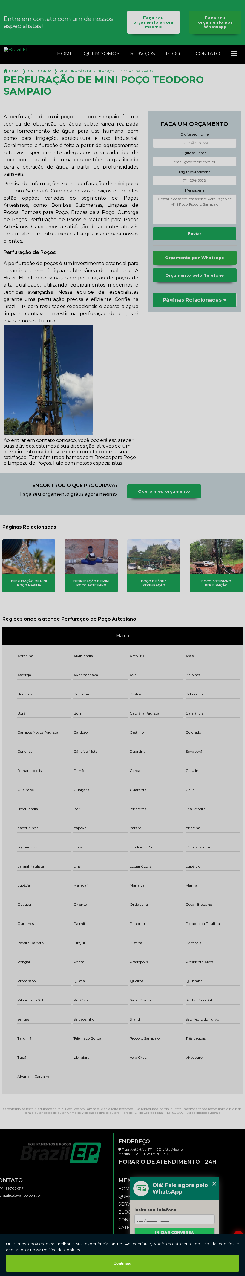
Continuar (123, 1263)
